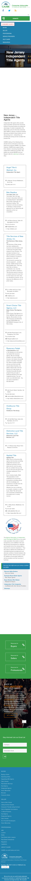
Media (2, 835)
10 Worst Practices (6, 811)
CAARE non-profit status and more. (10, 850)
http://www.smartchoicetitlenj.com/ (16, 341)
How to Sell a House (6, 802)
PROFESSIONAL (7, 33)
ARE (2, 830)
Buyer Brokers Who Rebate (12, 580)
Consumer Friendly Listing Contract (10, 807)
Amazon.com (7, 705)
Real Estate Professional (7, 839)
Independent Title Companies (12, 584)
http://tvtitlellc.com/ (12, 229)
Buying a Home (5, 774)
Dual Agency (4, 786)
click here (16, 154)
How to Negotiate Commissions (9, 809)
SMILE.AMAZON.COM (13, 686)
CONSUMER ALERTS (7, 24)
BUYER (5, 27)
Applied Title (11, 455)
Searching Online (5, 777)
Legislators (4, 844)
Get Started (10, 715)
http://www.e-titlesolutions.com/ (15, 398)
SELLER (5, 30)
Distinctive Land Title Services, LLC (14, 432)
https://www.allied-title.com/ (14, 513)
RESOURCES (6, 42)
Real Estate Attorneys (7, 783)
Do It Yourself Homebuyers (8, 820)
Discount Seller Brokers (11, 571)
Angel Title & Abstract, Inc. (11, 168)
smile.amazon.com (9, 699)
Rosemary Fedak (13, 348)
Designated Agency (6, 788)
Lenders (3, 832)
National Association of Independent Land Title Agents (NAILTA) (14, 538)
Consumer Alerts (5, 795)
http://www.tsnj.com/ (12, 298)
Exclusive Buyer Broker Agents (13, 575)
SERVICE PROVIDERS (9, 36)
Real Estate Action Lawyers (8, 837)
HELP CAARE (6, 39)
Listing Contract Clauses (7, 804)
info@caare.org (21, 865)
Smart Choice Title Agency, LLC (13, 306)
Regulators (4, 842)
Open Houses (4, 781)
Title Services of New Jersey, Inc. (14, 237)
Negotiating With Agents (7, 779)
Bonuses (3, 793)
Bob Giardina (11, 192)
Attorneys (7, 588)
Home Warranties (5, 790)
